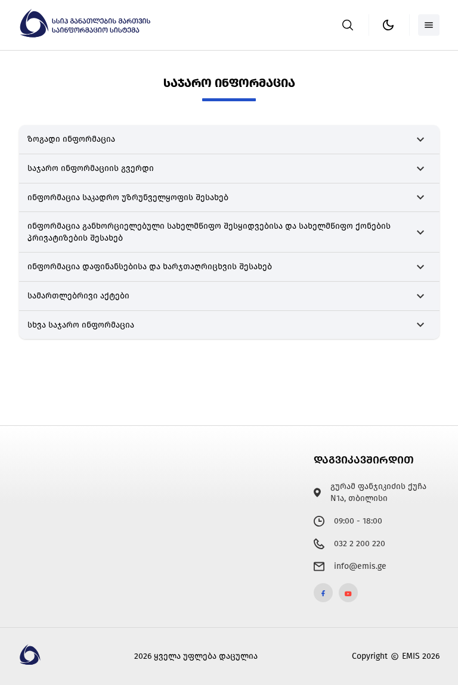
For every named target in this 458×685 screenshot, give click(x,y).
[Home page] (86, 35)
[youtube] (348, 592)
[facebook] (323, 592)
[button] (229, 139)
